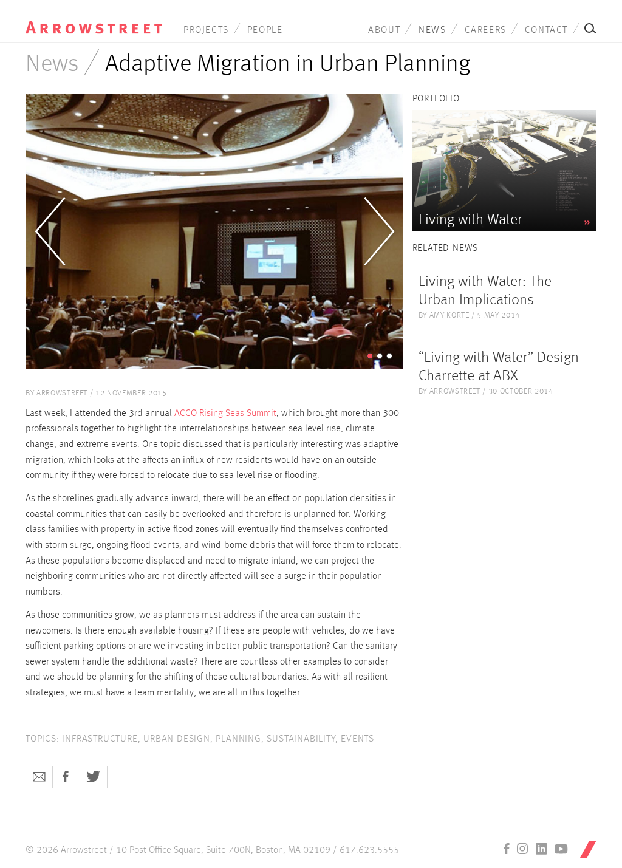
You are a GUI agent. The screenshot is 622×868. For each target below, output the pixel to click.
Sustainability (301, 739)
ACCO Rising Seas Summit (225, 414)
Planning (238, 739)
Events (357, 739)
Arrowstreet (94, 19)
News (432, 30)
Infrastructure (99, 739)
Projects (206, 30)
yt (561, 848)
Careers (486, 30)
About (384, 30)
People (265, 30)
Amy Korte (449, 316)
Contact (546, 30)
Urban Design (176, 739)
